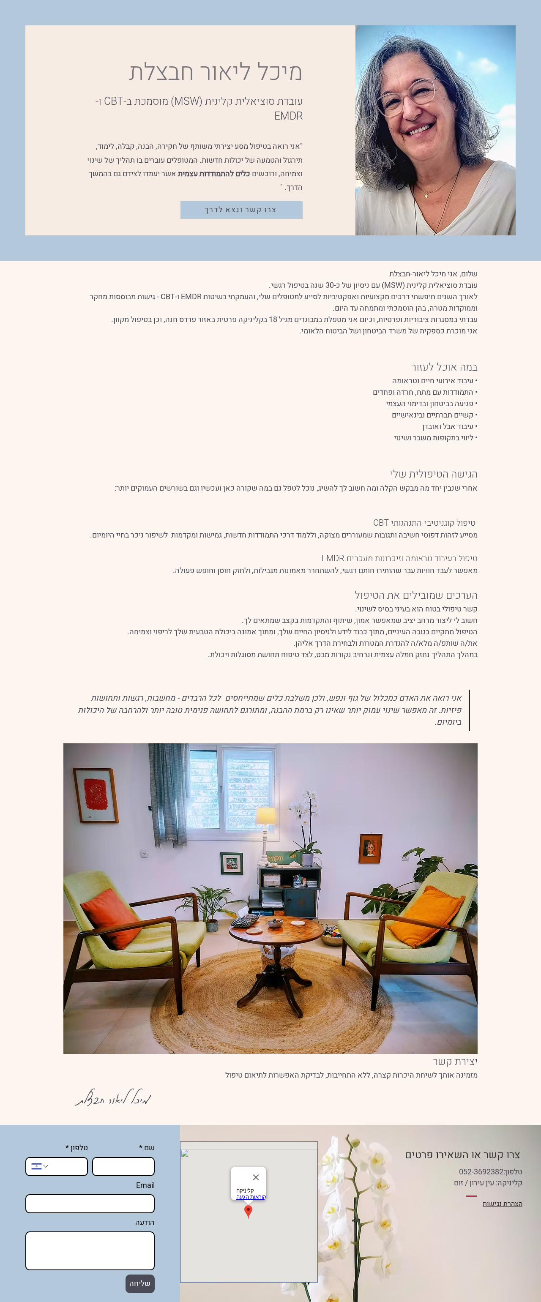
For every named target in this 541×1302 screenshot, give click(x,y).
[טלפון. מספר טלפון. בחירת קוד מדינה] (40, 1166)
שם (147, 1148)
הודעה (145, 1222)
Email (145, 1185)
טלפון (77, 1148)
